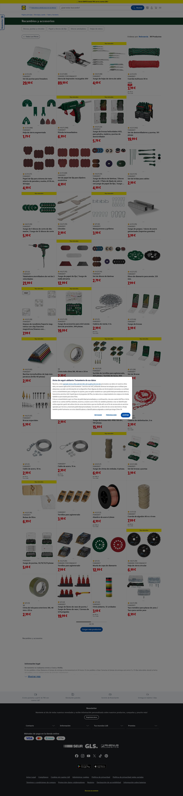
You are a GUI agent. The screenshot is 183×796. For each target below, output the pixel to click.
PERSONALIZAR (111, 415)
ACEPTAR (126, 415)
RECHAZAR (98, 415)
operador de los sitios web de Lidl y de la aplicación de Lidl (82, 384)
